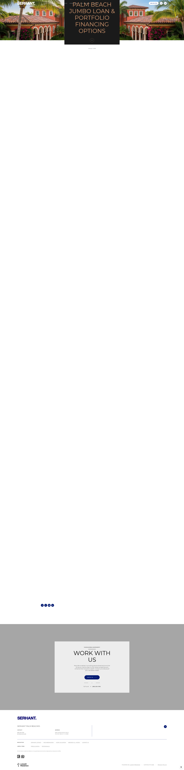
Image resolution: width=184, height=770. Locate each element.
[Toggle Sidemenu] (165, 3)
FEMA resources (107, 595)
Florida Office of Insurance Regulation (48, 298)
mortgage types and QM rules (123, 193)
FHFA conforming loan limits (44, 87)
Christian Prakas (87, 505)
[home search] (161, 3)
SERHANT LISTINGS (50, 3)
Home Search (74, 3)
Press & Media (35, 746)
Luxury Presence (135, 764)
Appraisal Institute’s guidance (136, 317)
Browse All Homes (74, 742)
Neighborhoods (62, 3)
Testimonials (46, 746)
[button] (92, 677)
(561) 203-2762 (153, 3)
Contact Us (95, 3)
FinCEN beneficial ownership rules (101, 265)
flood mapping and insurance (54, 289)
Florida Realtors (41, 453)
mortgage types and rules (97, 438)
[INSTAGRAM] (165, 726)
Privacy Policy (162, 764)
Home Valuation (85, 3)
